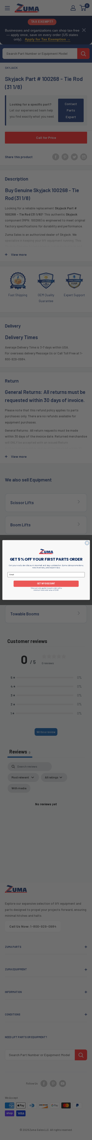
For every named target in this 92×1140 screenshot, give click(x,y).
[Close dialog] (87, 543)
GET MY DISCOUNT (46, 583)
